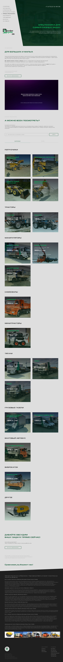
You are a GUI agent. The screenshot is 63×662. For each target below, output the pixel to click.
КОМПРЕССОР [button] (12, 505)
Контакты (43, 648)
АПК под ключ (53, 650)
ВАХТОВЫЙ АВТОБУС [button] (15, 445)
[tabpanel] (31, 174)
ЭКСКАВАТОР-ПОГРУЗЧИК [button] (44, 157)
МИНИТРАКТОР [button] (13, 330)
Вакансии (43, 650)
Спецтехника (53, 654)
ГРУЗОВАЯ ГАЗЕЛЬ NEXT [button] (44, 415)
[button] (13, 76)
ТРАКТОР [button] (10, 215)
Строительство (54, 651)
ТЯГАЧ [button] (9, 361)
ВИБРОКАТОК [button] (12, 474)
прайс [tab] (43, 141)
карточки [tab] (17, 141)
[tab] (55, 142)
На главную (53, 648)
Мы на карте (44, 651)
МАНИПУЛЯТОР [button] (13, 245)
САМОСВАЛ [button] (11, 299)
